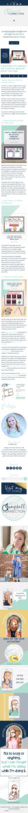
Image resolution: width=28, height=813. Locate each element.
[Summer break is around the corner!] (14, 623)
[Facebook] (10, 4)
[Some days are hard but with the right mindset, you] (14, 790)
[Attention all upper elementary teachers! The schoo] (14, 651)
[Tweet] (14, 76)
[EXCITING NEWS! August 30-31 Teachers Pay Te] (14, 540)
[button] (14, 20)
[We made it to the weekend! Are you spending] (14, 707)
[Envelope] (17, 4)
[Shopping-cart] (20, 4)
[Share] (5, 76)
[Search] (25, 479)
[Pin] (22, 76)
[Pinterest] (14, 4)
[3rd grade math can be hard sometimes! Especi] (14, 734)
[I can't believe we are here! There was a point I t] (14, 568)
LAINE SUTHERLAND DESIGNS (16, 811)
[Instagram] (7, 4)
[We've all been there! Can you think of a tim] (14, 679)
